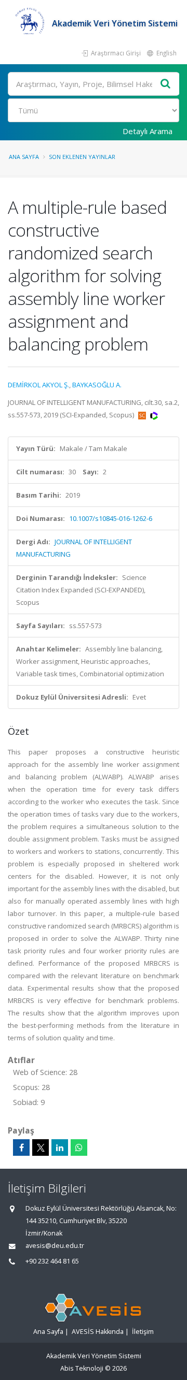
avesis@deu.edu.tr (54, 1245)
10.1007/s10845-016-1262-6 (110, 518)
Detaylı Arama (147, 131)
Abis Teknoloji (81, 1368)
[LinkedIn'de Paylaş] (59, 1147)
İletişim (143, 1331)
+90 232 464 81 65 (52, 1261)
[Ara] (165, 84)
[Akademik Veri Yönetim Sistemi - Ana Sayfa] (30, 23)
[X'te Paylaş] (40, 1147)
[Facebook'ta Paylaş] (21, 1147)
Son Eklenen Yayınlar (82, 157)
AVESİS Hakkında (98, 1331)
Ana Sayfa (24, 157)
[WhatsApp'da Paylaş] (79, 1147)
